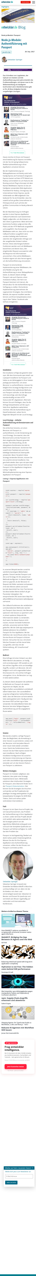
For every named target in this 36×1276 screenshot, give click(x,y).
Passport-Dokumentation (15, 786)
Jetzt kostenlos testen (15, 1067)
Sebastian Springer (15, 60)
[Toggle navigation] (8, 2)
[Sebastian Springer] (4, 59)
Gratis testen (25, 2)
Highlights (5, 7)
